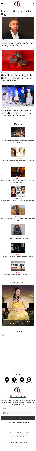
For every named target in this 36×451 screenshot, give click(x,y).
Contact (24, 434)
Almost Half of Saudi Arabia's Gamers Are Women (18, 256)
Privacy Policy (27, 422)
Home (10, 432)
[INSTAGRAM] (29, 379)
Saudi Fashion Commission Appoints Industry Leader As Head (17, 44)
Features (4, 40)
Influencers (18, 216)
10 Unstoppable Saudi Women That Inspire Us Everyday (18, 200)
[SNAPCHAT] (7, 379)
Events (18, 273)
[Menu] (2, 4)
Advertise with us (18, 436)
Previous (4, 305)
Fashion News (5, 72)
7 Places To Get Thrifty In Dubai (18, 238)
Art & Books (18, 158)
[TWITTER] (22, 379)
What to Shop (18, 236)
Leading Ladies (18, 178)
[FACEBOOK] (14, 379)
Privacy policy (23, 432)
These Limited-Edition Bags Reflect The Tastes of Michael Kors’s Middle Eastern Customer (17, 78)
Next (31, 305)
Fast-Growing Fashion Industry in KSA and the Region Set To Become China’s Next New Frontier (17, 113)
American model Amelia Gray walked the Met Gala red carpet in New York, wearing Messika (17, 323)
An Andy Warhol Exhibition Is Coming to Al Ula (18, 274)
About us (13, 434)
